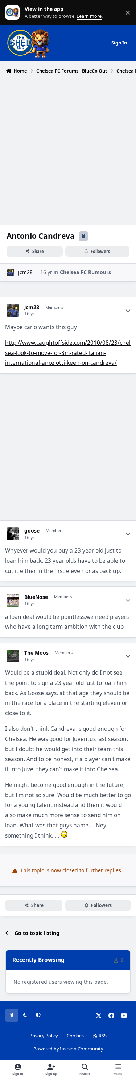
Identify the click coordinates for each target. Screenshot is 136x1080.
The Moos (36, 653)
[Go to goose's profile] (13, 533)
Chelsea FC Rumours (85, 272)
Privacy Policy (43, 1036)
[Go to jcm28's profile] (10, 272)
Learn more (14, 12)
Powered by (68, 1049)
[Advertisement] (68, 148)
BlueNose (36, 597)
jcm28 (25, 272)
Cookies (75, 1036)
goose (32, 530)
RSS (102, 1036)
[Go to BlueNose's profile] (13, 600)
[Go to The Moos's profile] (13, 656)
